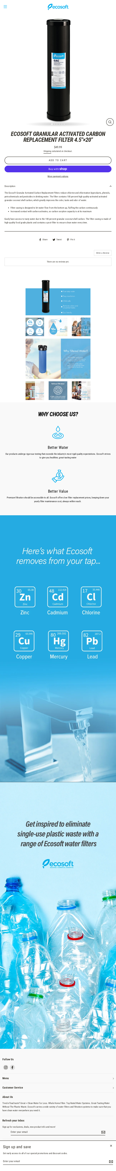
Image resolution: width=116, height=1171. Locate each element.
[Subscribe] (102, 1132)
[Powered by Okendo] (18, 254)
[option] (58, 70)
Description (10, 186)
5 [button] (62, 124)
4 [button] (59, 124)
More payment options (58, 176)
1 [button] (52, 124)
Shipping (47, 151)
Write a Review (102, 253)
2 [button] (55, 124)
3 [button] (57, 124)
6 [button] (64, 124)
